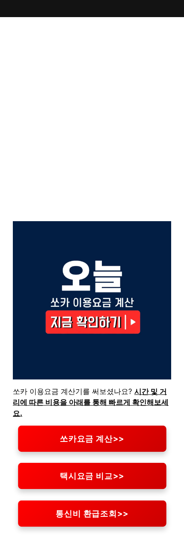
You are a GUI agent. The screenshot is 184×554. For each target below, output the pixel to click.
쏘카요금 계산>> (92, 438)
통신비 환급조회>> (92, 513)
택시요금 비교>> (92, 476)
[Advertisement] (92, 126)
